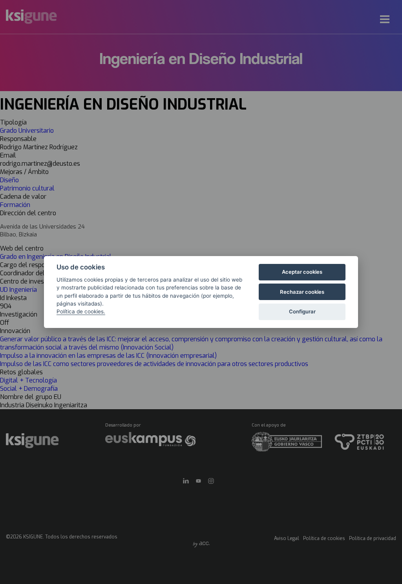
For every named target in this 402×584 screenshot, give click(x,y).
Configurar (302, 311)
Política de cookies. (81, 311)
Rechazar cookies (302, 292)
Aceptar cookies (302, 272)
